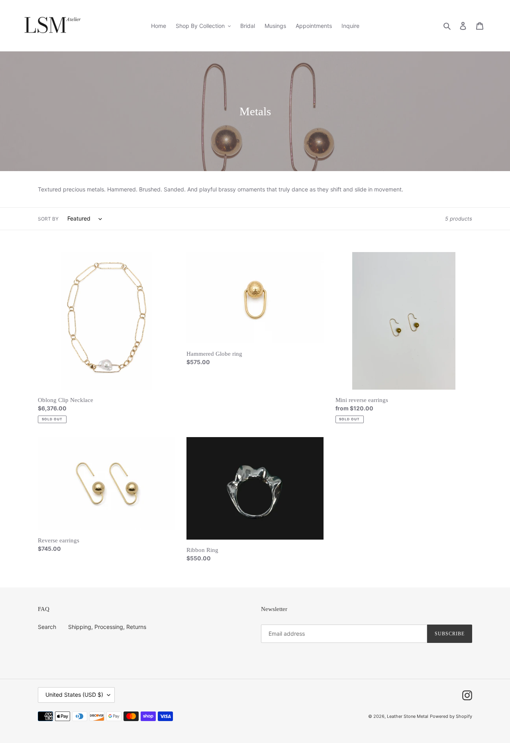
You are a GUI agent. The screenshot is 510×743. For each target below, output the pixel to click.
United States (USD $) (74, 694)
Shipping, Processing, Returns (107, 626)
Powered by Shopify (451, 716)
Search (47, 626)
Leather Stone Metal (407, 716)
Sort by (48, 219)
